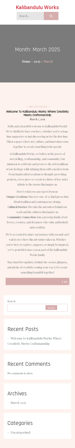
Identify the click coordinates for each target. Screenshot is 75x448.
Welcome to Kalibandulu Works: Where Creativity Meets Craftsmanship (37, 113)
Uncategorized (38, 106)
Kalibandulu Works (37, 7)
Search (11, 301)
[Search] (51, 16)
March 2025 (18, 403)
